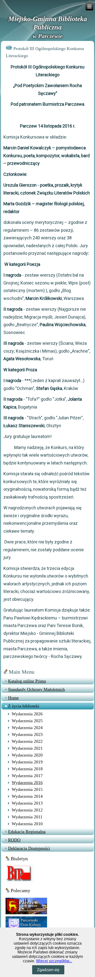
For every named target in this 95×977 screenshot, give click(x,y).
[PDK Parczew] (26, 924)
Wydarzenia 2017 (27, 775)
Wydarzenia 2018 (27, 768)
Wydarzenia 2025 (27, 720)
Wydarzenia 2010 (27, 823)
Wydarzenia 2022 (27, 741)
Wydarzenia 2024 (27, 727)
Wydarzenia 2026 (27, 713)
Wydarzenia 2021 (27, 748)
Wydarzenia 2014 (27, 796)
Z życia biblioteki (23, 706)
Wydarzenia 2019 (27, 761)
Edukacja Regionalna (27, 831)
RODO (14, 839)
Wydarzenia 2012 (27, 810)
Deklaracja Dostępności (29, 848)
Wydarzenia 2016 (27, 782)
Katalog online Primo (27, 681)
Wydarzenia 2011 (27, 816)
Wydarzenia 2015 (27, 789)
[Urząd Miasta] (26, 905)
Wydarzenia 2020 (27, 755)
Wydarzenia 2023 (27, 734)
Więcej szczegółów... (54, 961)
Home (13, 697)
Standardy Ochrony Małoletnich (36, 689)
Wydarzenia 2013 (27, 803)
